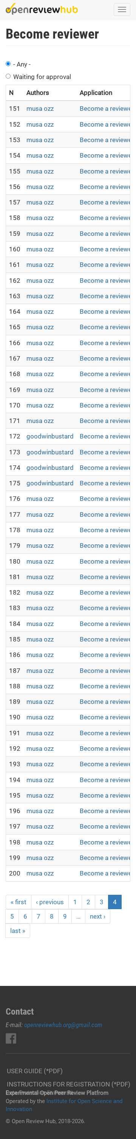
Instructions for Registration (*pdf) (68, 1084)
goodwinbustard (50, 436)
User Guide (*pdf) (35, 1071)
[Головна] (41, 9)
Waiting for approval (42, 77)
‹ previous (50, 902)
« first (18, 902)
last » (17, 930)
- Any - (22, 64)
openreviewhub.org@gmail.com (63, 1025)
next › (97, 916)
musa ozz (40, 108)
